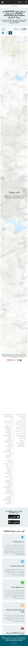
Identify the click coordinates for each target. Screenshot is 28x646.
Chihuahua (8, 455)
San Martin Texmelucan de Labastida (9, 482)
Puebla (9, 433)
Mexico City (8, 426)
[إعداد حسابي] (2, 2)
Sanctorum (8, 498)
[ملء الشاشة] (3, 29)
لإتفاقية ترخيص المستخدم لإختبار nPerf (14, 640)
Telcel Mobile (20, 446)
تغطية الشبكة (10, 33)
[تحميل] (14, 517)
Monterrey (8, 446)
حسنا (14, 643)
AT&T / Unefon (20, 442)
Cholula (9, 469)
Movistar (21, 441)
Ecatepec (8, 430)
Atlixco (9, 471)
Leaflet (3, 354)
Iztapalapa (8, 428)
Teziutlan (8, 485)
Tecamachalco (7, 500)
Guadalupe (8, 457)
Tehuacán (8, 467)
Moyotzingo (8, 503)
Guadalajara (8, 432)
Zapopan (8, 450)
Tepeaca (9, 501)
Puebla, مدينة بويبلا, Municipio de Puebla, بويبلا (21, 436)
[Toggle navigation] (26, 2)
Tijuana (9, 437)
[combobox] (23, 29)
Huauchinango (7, 487)
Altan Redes (21, 444)
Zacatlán (8, 496)
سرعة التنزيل (7, 33)
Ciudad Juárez (7, 435)
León (10, 448)
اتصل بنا (9, 619)
